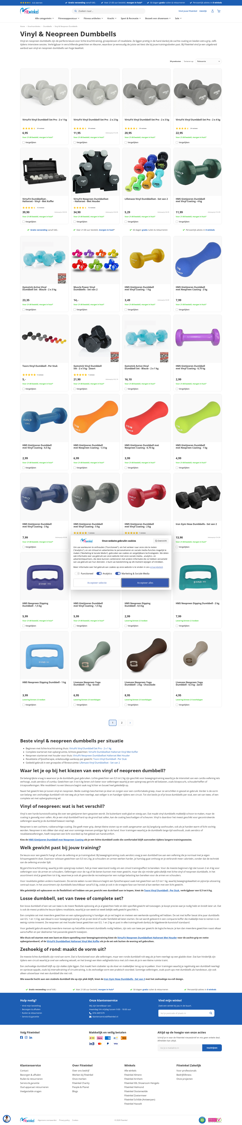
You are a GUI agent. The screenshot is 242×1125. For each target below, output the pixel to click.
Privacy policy (64, 1120)
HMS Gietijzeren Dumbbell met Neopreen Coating (56, 839)
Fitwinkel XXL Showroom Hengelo (141, 1083)
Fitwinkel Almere (133, 1074)
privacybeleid (156, 567)
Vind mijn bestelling (31, 1005)
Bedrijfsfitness (183, 1074)
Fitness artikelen (77, 18)
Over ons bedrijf (80, 1070)
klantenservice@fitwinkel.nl (105, 1016)
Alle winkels (130, 1070)
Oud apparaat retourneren (34, 1087)
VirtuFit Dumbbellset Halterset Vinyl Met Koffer (113, 751)
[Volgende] (130, 723)
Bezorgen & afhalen (31, 1009)
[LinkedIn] (30, 1037)
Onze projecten (184, 1078)
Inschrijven (212, 1047)
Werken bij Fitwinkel (82, 1074)
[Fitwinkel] (27, 1120)
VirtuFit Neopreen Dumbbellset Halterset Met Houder (101, 755)
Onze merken (79, 1078)
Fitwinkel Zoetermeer (135, 1095)
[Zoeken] (210, 1013)
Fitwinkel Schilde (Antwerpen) (139, 1099)
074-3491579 (98, 1013)
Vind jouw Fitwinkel (188, 11)
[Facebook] (21, 1037)
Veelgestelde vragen (30, 1091)
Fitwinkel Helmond (134, 1087)
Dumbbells (47, 26)
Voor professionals (186, 1070)
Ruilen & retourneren (32, 1013)
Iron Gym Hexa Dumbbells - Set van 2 (124, 979)
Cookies (75, 1120)
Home (22, 26)
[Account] (213, 11)
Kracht (95, 18)
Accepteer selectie (97, 582)
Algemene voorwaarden (47, 1120)
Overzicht (162, 540)
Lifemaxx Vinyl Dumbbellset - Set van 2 (100, 762)
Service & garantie (30, 1016)
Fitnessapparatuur (52, 18)
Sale (162, 18)
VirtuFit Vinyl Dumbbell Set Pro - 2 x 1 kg (90, 748)
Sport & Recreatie (115, 18)
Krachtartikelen (34, 26)
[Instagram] (26, 1037)
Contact (24, 1070)
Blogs (75, 1091)
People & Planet (80, 1087)
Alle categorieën (28, 18)
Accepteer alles (145, 582)
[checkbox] (83, 573)
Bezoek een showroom (141, 18)
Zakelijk (203, 11)
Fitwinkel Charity (80, 1083)
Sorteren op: (189, 61)
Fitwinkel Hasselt (133, 1103)
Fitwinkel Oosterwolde (136, 1091)
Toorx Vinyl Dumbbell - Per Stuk (110, 759)
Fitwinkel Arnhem (133, 1078)
